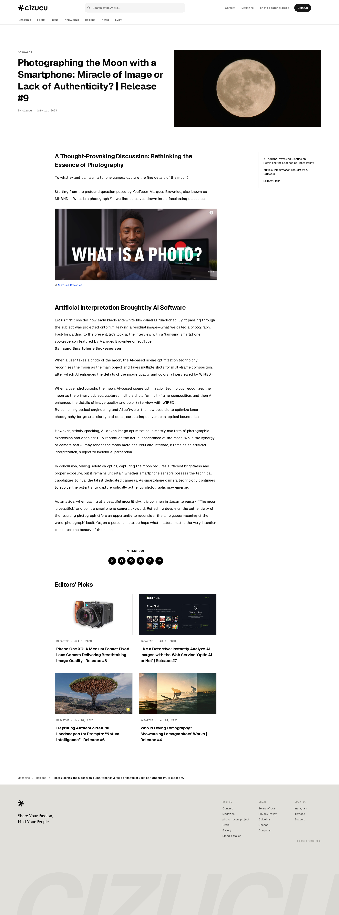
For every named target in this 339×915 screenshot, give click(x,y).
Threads (300, 814)
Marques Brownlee (70, 285)
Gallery (226, 830)
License (263, 825)
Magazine (247, 8)
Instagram (301, 808)
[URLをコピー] (159, 561)
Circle (226, 825)
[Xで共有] (112, 561)
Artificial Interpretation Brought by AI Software (285, 172)
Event (118, 20)
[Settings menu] (317, 8)
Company (265, 830)
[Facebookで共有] (122, 561)
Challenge (24, 20)
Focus (41, 20)
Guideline (264, 819)
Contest (230, 8)
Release (90, 20)
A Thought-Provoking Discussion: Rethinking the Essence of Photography (288, 161)
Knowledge (72, 20)
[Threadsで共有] (150, 561)
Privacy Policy (268, 814)
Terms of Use (267, 808)
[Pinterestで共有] (140, 561)
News (105, 20)
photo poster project (274, 8)
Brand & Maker (231, 836)
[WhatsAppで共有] (131, 561)
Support (300, 819)
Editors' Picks (271, 181)
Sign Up (302, 8)
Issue (55, 20)
